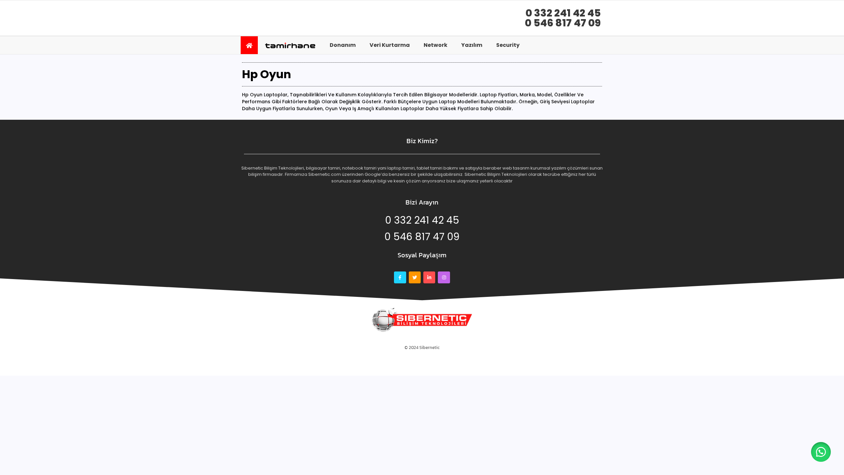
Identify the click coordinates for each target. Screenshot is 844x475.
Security (508, 45)
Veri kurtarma (390, 45)
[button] (821, 452)
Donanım (343, 45)
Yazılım (471, 45)
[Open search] (595, 45)
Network (435, 45)
